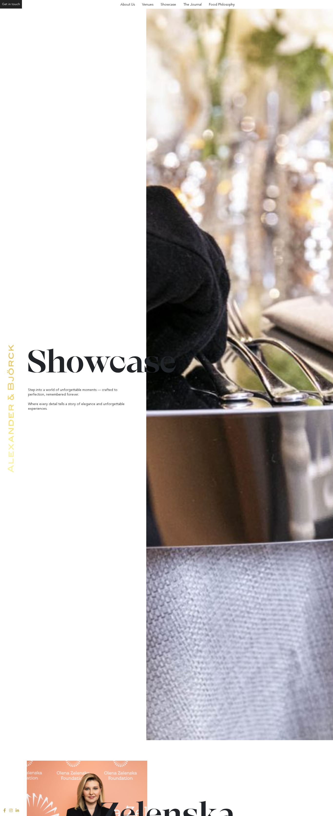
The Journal (192, 4)
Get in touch (11, 4)
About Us (127, 4)
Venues (147, 4)
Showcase (168, 4)
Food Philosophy (222, 4)
